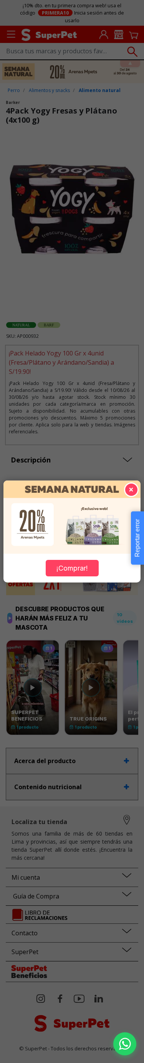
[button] (124, 1043)
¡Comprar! (72, 568)
